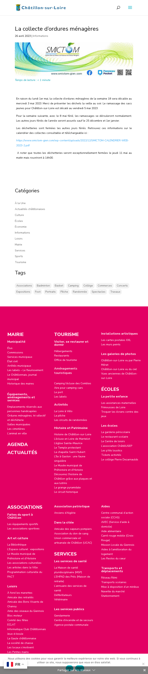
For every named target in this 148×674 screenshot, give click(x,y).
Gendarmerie (62, 615)
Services (20, 250)
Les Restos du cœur (113, 558)
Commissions (15, 352)
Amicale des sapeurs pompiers (73, 529)
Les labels (60, 396)
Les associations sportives (23, 528)
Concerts (122, 285)
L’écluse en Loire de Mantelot (72, 439)
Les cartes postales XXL (116, 340)
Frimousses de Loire (113, 407)
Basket (59, 285)
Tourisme (20, 262)
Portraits (50, 292)
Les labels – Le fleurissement (25, 370)
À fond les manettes (19, 593)
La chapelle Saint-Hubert (69, 452)
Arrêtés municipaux (19, 366)
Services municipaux (19, 357)
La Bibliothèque (16, 544)
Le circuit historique (66, 492)
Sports (19, 256)
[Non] (143, 664)
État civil (12, 361)
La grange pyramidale (67, 487)
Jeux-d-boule (15, 634)
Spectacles (98, 292)
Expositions (23, 292)
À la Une (20, 203)
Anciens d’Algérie (65, 513)
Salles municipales (18, 424)
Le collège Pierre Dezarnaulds (119, 459)
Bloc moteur (14, 615)
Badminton (43, 285)
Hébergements (63, 351)
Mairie (18, 244)
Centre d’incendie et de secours (73, 620)
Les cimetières (16, 429)
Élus (10, 348)
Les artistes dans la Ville (22, 567)
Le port (58, 392)
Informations (40, 36)
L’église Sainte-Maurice (68, 443)
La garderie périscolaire (115, 432)
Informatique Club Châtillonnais (26, 629)
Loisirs (19, 238)
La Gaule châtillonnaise (21, 638)
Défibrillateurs (63, 595)
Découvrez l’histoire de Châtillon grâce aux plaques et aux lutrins (73, 478)
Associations (24, 285)
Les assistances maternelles (118, 403)
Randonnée (80, 292)
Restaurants (61, 355)
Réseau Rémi (109, 577)
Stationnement (110, 596)
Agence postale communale (71, 625)
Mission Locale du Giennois (117, 545)
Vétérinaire (61, 599)
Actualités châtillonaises (30, 209)
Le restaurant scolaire (114, 437)
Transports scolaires (113, 582)
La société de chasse (20, 643)
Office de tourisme (65, 360)
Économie (21, 227)
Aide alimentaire (111, 531)
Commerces (105, 285)
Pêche (64, 292)
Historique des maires (20, 383)
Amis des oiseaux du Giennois (25, 611)
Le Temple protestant (67, 447)
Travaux (115, 292)
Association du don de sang (71, 533)
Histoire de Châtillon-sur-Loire (72, 434)
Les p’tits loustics (111, 450)
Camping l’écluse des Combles (72, 383)
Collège (88, 285)
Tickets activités (111, 455)
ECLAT (11, 624)
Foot (37, 292)
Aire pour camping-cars (68, 388)
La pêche (59, 415)
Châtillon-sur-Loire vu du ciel (119, 369)
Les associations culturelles (24, 563)
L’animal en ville (17, 433)
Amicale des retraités (20, 597)
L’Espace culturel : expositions (25, 549)
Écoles (19, 221)
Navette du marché (113, 591)
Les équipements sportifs (22, 524)
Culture (19, 215)
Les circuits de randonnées (70, 420)
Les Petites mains (18, 652)
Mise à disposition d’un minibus (120, 587)
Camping (73, 285)
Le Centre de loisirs (113, 441)
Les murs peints (110, 344)
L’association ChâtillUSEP (116, 446)
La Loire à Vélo (63, 411)
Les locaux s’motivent (20, 647)
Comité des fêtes (17, 620)
